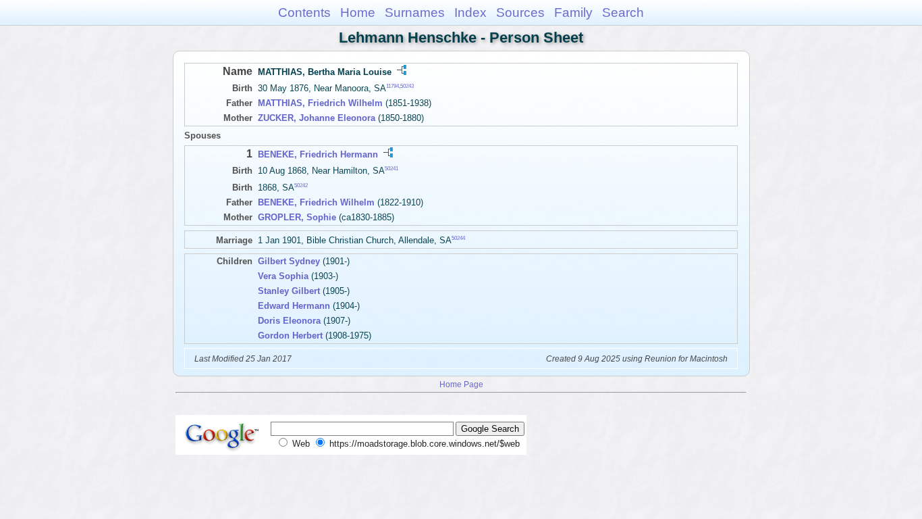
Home (357, 12)
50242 (301, 185)
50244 (458, 238)
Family (573, 12)
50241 (391, 169)
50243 (407, 86)
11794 (392, 86)
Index (470, 12)
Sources (520, 12)
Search (623, 12)
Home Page (461, 384)
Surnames (415, 12)
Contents (304, 12)
